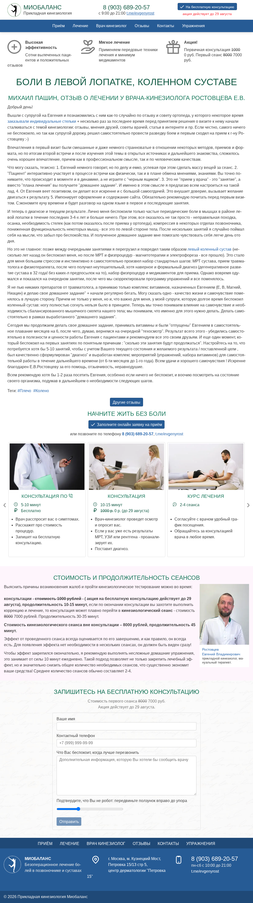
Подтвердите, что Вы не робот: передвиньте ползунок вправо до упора (122, 801)
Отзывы (142, 26)
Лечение (80, 26)
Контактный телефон (76, 736)
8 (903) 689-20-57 (137, 434)
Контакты (165, 26)
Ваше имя (66, 719)
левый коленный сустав (210, 249)
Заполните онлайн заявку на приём (129, 424)
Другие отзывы (126, 402)
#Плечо (24, 391)
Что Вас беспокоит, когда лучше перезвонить (98, 752)
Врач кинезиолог (111, 26)
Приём (58, 26)
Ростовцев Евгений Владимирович (221, 651)
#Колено (41, 391)
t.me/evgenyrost (140, 13)
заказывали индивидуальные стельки (41, 121)
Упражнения (193, 26)
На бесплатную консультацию (210, 7)
